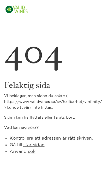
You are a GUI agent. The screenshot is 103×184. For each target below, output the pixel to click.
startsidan (33, 145)
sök (31, 152)
